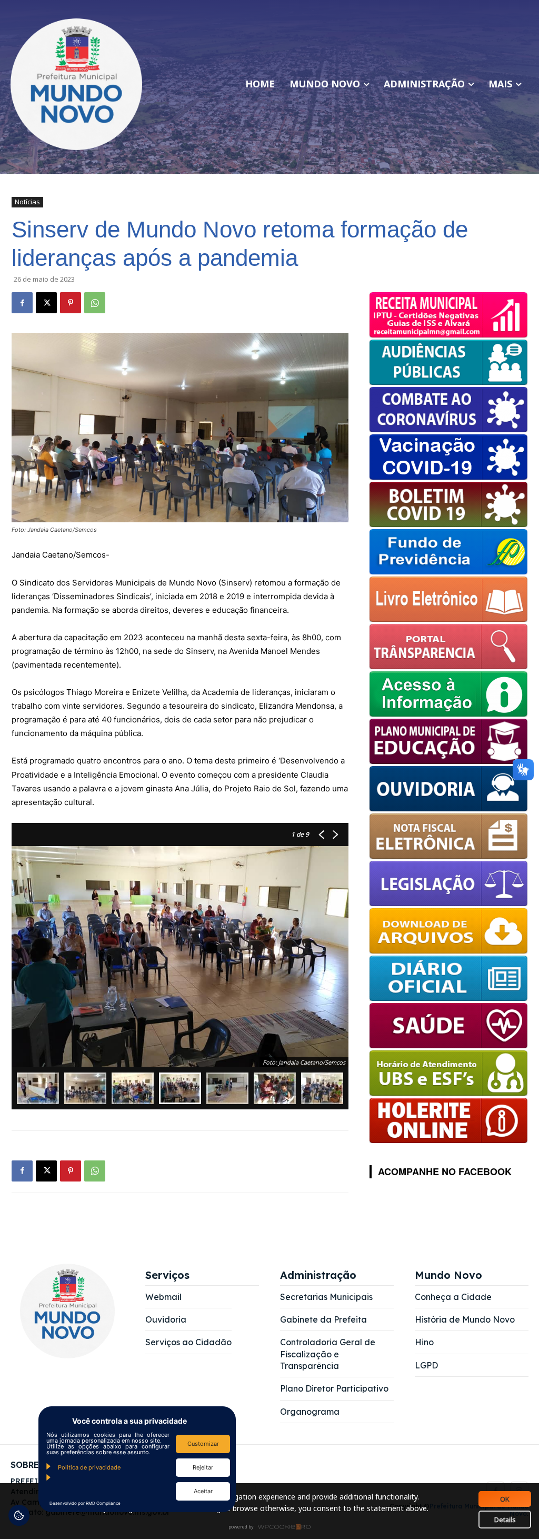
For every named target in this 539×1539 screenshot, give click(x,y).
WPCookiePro (272, 1527)
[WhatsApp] (94, 302)
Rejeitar (203, 1467)
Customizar (203, 1443)
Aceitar (203, 1491)
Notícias (27, 201)
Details (505, 1519)
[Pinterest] (70, 302)
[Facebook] (22, 302)
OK (505, 1499)
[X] (46, 302)
